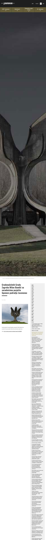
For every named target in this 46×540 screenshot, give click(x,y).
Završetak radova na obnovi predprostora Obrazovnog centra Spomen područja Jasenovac (37, 498)
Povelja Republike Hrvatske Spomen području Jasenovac (37, 440)
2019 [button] (32, 303)
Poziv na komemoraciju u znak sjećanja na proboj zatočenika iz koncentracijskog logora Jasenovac (36, 503)
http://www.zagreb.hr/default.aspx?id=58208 (13, 331)
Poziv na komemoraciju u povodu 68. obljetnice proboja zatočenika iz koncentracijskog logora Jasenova (36, 466)
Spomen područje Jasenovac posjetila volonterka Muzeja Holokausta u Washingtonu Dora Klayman (37, 436)
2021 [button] (32, 297)
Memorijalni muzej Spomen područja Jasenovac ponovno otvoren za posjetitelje (37, 369)
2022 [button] (32, 294)
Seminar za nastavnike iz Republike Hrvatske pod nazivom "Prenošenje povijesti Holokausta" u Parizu (36, 364)
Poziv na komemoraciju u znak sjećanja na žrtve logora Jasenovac (37, 527)
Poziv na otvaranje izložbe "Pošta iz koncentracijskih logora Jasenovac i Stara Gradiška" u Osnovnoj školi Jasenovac (37, 487)
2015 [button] (32, 314)
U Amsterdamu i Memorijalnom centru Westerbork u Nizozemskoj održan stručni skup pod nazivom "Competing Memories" (37, 339)
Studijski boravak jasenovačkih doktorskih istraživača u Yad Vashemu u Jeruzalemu (37, 426)
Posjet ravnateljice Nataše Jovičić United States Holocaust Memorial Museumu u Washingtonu (37, 476)
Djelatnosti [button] (17, 9)
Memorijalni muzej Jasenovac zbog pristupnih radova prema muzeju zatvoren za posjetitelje (37, 400)
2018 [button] (32, 305)
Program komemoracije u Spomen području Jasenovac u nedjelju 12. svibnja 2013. (37, 461)
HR (40, 3)
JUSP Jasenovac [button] (6, 9)
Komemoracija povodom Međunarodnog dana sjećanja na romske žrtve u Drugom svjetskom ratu (37, 416)
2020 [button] (32, 300)
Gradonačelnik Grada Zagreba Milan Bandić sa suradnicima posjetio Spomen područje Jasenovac (37, 334)
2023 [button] (32, 291)
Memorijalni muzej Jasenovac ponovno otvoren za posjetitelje (37, 471)
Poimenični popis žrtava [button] (29, 9)
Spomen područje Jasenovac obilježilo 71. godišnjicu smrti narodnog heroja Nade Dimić (37, 531)
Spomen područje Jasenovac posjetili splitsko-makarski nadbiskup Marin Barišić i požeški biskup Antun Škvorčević (37, 523)
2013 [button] (32, 320)
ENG (43, 3)
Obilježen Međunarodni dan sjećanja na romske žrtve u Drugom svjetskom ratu (37, 412)
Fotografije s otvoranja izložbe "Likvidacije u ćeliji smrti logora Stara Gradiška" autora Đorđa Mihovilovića (37, 353)
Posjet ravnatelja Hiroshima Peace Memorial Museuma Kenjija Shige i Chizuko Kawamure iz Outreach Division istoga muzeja (37, 389)
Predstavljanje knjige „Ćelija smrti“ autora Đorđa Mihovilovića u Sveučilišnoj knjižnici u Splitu (37, 325)
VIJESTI (37, 3)
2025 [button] (32, 285)
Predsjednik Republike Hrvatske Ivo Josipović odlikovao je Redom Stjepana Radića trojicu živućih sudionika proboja (37, 446)
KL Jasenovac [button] (40, 9)
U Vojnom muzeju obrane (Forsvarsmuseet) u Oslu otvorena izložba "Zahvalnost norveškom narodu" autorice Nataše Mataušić (37, 395)
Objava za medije (35, 330)
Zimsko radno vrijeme (36, 328)
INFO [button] (33, 3)
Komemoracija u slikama (36, 442)
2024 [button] (32, 288)
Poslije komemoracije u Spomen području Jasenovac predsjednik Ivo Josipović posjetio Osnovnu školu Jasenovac (37, 452)
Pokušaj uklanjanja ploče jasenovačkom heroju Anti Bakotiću (37, 535)
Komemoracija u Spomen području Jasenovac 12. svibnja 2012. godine (36, 457)
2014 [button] (32, 317)
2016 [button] (32, 311)
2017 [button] (32, 308)
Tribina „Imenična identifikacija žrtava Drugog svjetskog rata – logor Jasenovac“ (37, 493)
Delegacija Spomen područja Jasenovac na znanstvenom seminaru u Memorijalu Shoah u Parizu (37, 431)
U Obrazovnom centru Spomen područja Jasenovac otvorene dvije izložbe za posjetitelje (37, 421)
